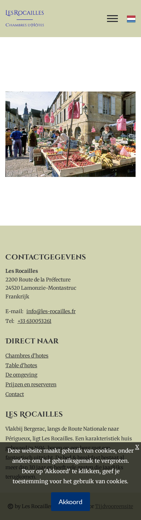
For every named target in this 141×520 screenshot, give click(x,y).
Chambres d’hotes (26, 355)
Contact (14, 394)
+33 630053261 (34, 321)
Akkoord (70, 502)
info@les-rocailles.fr (51, 311)
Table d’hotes (21, 365)
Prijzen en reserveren (30, 384)
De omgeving (21, 375)
